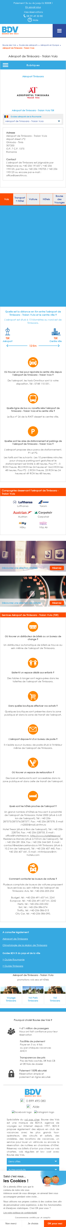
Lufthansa (22, 506)
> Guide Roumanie (14, 959)
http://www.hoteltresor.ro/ (45, 835)
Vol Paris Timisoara (33, 999)
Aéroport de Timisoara (15, 938)
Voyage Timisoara (11, 999)
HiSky (23, 527)
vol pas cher (31, 1119)
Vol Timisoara (55, 999)
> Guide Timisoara (13, 965)
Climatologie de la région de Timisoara (25, 945)
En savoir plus (33, 7)
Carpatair (43, 516)
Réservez (56, 568)
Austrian (22, 516)
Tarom (43, 506)
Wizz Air (43, 527)
